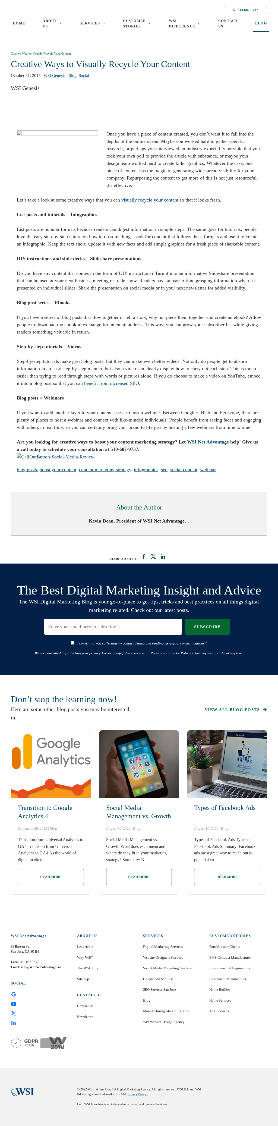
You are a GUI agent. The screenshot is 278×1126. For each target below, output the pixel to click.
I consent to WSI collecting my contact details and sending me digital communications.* (142, 643)
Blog (72, 75)
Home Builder (219, 989)
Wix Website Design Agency (164, 1022)
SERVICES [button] (90, 23)
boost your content (58, 469)
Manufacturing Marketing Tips (166, 1011)
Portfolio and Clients (224, 947)
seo (164, 469)
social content (183, 469)
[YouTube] (13, 1003)
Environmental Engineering (229, 968)
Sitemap (83, 979)
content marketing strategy (105, 469)
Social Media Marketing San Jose (167, 968)
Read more (51, 877)
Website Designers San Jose (163, 957)
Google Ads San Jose (158, 979)
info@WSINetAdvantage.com (41, 967)
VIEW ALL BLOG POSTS (233, 709)
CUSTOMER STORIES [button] (134, 23)
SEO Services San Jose (159, 989)
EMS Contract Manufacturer (230, 957)
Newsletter (85, 1017)
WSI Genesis (54, 75)
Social (84, 75)
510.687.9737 (247, 10)
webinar (208, 469)
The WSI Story (88, 968)
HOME (19, 23)
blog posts (27, 469)
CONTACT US (228, 23)
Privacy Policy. (138, 1094)
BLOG (261, 23)
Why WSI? (85, 957)
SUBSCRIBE (207, 627)
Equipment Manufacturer (227, 979)
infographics (146, 469)
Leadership (85, 947)
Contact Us (85, 1006)
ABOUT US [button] (50, 23)
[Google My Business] (13, 994)
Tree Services (219, 1011)
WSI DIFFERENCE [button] (182, 23)
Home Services (220, 1000)
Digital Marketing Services (163, 947)
